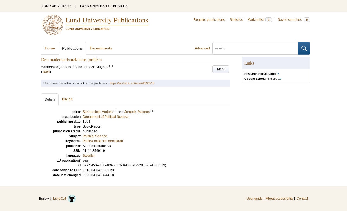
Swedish (89, 156)
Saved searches (293, 20)
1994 (46, 72)
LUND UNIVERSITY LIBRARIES (103, 6)
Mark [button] (220, 69)
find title (260, 78)
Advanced (202, 48)
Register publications (209, 20)
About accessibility (279, 198)
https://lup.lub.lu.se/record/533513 (132, 83)
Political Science (95, 136)
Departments (101, 48)
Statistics (236, 20)
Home (50, 48)
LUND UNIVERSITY (56, 6)
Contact (302, 198)
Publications (72, 48)
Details (50, 99)
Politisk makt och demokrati (103, 141)
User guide (254, 198)
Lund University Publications (107, 19)
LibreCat (60, 198)
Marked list (258, 20)
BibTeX (67, 99)
